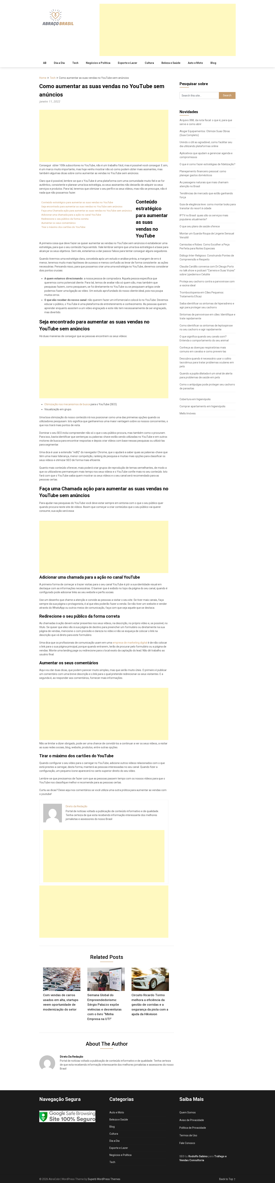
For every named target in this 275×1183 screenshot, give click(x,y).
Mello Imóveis (188, 413)
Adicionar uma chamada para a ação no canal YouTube (71, 214)
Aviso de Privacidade (191, 1120)
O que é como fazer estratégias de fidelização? (207, 164)
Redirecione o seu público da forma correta (64, 218)
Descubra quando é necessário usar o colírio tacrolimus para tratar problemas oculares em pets (207, 362)
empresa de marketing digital (130, 642)
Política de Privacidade (192, 1127)
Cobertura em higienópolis (195, 399)
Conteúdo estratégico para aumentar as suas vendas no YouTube (77, 202)
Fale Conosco (187, 1143)
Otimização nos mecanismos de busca (67, 404)
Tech (75, 62)
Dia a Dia (59, 62)
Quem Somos (187, 1112)
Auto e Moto (195, 62)
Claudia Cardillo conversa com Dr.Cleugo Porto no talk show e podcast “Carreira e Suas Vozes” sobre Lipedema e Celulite (207, 270)
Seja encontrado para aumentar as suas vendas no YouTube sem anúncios (81, 206)
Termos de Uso (188, 1135)
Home (42, 77)
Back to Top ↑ (227, 1179)
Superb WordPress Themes (104, 1179)
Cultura (149, 62)
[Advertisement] (168, 30)
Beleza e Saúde (170, 62)
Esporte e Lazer (127, 62)
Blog (213, 62)
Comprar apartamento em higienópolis (202, 406)
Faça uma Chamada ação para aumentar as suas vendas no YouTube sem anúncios (86, 210)
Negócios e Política (98, 62)
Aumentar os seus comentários (58, 223)
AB (44, 62)
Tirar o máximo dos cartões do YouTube (63, 227)
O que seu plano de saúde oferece (200, 226)
